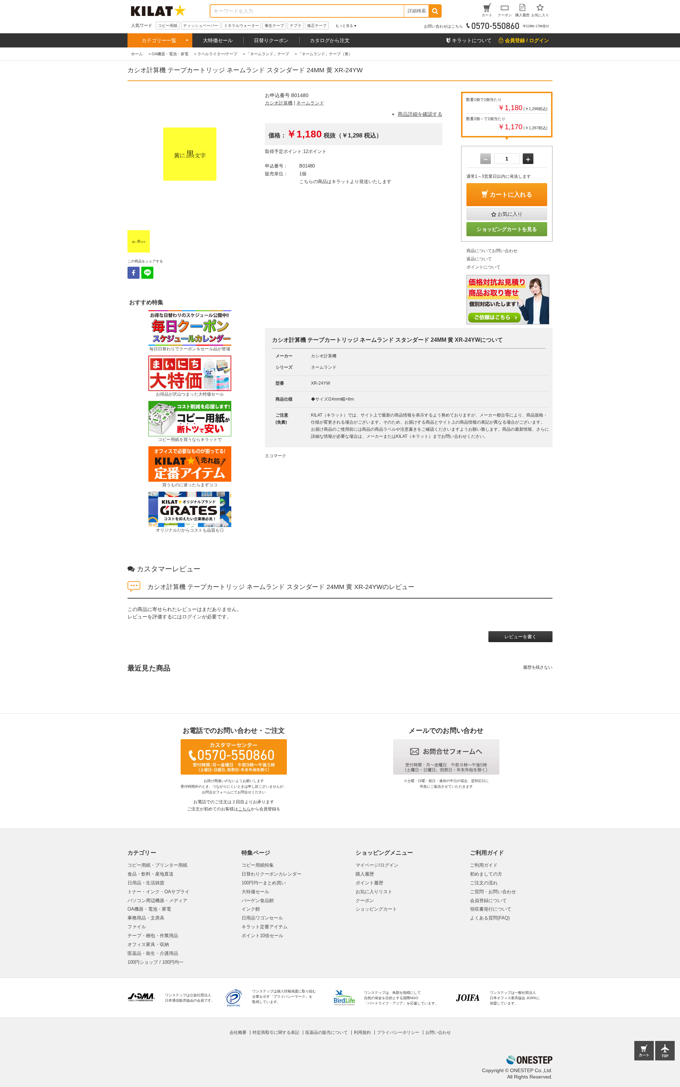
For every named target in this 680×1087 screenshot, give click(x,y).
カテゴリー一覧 (159, 40)
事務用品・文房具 (146, 918)
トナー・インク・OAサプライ (158, 891)
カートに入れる (511, 194)
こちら (244, 808)
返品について (479, 258)
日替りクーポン (271, 40)
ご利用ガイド (484, 865)
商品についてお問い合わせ (491, 250)
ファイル (137, 926)
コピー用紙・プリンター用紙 (157, 865)
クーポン (365, 900)
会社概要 (238, 1032)
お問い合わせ (438, 1032)
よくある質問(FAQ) (490, 918)
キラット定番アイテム (265, 926)
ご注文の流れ (484, 882)
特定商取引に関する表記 (276, 1032)
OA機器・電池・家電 (149, 909)
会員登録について (488, 900)
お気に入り (510, 214)
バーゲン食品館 (258, 900)
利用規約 (362, 1032)
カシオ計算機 (279, 103)
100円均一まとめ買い (264, 882)
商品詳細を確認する (420, 114)
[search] (435, 11)
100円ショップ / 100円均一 (155, 962)
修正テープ (317, 25)
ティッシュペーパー (200, 25)
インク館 (251, 909)
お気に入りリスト (374, 891)
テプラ (295, 25)
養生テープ (274, 25)
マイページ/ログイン (377, 865)
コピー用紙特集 (258, 865)
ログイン (192, 616)
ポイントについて (483, 267)
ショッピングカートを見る (507, 229)
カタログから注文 (330, 40)
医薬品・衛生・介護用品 (153, 953)
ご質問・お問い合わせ (493, 891)
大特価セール (218, 40)
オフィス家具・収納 (148, 944)
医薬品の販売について (326, 1032)
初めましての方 (486, 874)
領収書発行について (490, 909)
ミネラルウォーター (241, 25)
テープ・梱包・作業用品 (153, 935)
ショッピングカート (376, 909)
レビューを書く (520, 636)
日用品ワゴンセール (262, 918)
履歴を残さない (537, 667)
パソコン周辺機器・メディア (157, 900)
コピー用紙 (167, 25)
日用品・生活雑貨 (146, 882)
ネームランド (310, 103)
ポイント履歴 (369, 882)
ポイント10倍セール (262, 935)
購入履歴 (365, 874)
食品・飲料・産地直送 (151, 874)
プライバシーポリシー (398, 1032)
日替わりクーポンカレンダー (271, 874)
